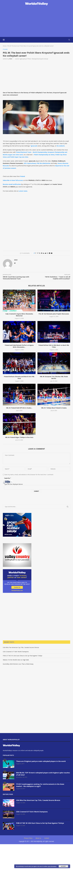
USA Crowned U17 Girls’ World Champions (16, 651)
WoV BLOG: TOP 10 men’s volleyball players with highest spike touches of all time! (43, 774)
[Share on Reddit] (45, 253)
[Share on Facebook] (37, 253)
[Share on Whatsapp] (47, 253)
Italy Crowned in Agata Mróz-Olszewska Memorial (19, 315)
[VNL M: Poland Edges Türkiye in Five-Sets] (19, 424)
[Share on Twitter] (39, 253)
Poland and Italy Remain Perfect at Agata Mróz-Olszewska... (19, 346)
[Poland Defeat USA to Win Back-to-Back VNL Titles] (53, 332)
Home (4, 46)
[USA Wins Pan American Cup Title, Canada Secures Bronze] (8, 803)
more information (52, 866)
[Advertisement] (36, 21)
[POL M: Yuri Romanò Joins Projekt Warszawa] (53, 300)
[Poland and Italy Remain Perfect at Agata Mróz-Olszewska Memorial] (19, 332)
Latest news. (23, 191)
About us (38, 838)
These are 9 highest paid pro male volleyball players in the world (41, 761)
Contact (46, 838)
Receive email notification (12, 184)
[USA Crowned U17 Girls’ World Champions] (8, 814)
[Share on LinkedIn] (43, 253)
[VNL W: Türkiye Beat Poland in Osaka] (53, 394)
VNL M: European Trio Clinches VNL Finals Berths (54, 377)
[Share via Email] (51, 253)
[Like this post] (35, 253)
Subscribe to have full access (13, 180)
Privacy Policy (28, 838)
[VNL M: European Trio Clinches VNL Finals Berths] (53, 363)
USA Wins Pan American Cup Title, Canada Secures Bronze (21, 647)
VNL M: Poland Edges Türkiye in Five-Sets (19, 437)
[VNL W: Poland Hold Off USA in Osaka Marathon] (19, 394)
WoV (10, 59)
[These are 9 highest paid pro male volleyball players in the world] (8, 764)
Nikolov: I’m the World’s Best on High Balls (16, 660)
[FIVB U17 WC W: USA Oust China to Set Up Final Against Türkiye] (8, 826)
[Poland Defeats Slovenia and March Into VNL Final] (19, 363)
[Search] (69, 39)
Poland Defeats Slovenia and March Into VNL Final (19, 377)
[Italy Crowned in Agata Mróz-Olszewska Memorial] (19, 300)
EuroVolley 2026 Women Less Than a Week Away (18, 664)
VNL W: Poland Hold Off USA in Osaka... (19, 408)
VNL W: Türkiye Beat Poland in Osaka (54, 408)
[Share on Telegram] (49, 253)
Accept (63, 866)
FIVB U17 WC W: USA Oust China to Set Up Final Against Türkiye (22, 656)
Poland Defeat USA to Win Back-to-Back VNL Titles (54, 346)
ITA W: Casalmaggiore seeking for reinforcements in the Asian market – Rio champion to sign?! (40, 785)
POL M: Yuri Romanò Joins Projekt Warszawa (54, 314)
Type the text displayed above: (13, 484)
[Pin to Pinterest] (41, 253)
